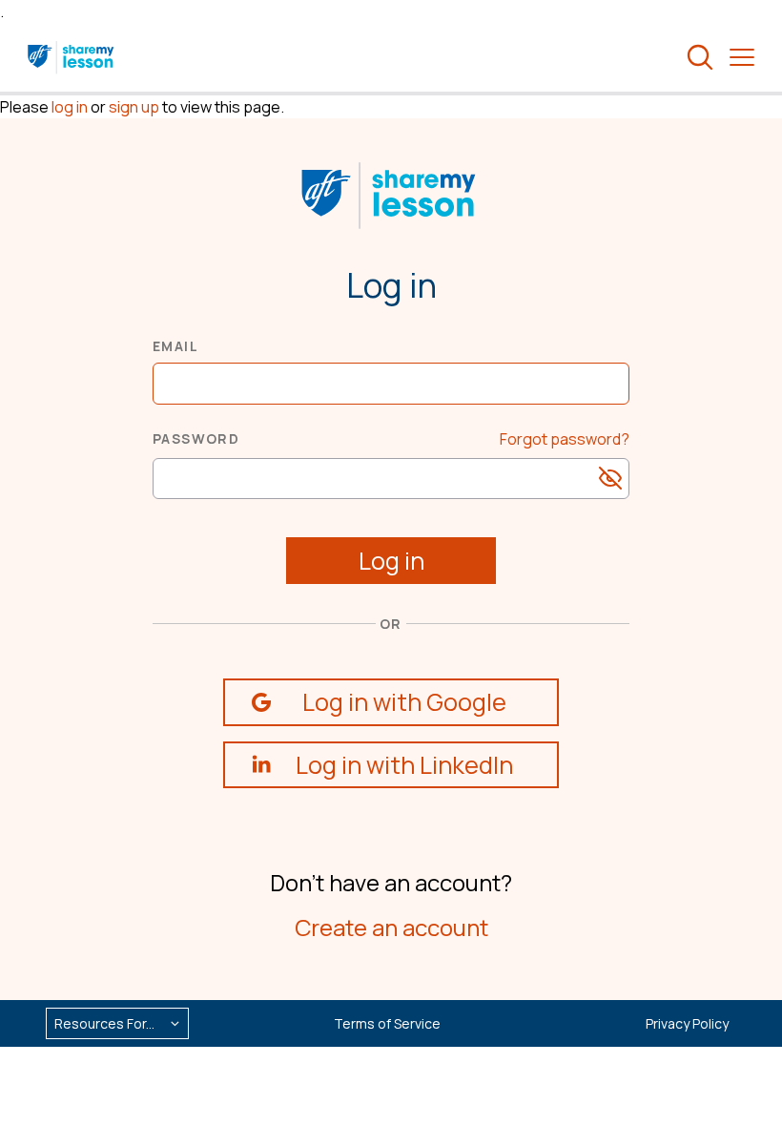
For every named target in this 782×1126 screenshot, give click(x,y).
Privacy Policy (687, 1023)
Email (175, 346)
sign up (134, 106)
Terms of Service (387, 1023)
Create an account (391, 927)
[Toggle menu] (742, 57)
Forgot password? (564, 438)
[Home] (72, 57)
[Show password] (610, 478)
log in (69, 106)
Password (196, 438)
